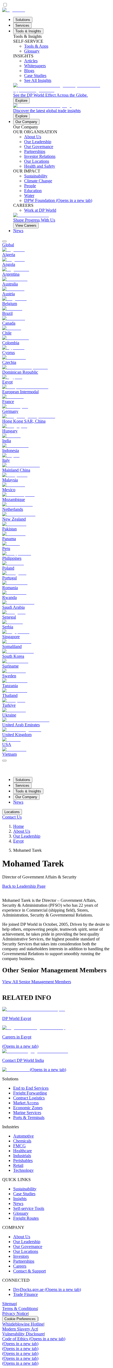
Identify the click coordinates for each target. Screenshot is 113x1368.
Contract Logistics (29, 1098)
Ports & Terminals (28, 1117)
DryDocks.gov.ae (47, 1289)
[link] (62, 93)
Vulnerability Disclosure (23, 1334)
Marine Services (27, 1112)
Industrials (22, 1155)
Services (22, 25)
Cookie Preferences (20, 1319)
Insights (20, 1198)
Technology (23, 1170)
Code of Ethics (33, 1338)
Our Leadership (26, 836)
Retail (18, 1165)
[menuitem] (56, 244)
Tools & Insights (28, 31)
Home (18, 826)
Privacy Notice (15, 1313)
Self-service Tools (28, 1208)
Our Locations (25, 1251)
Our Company (26, 122)
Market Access (26, 1102)
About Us (21, 831)
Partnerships (23, 1261)
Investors (21, 1256)
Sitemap (9, 1303)
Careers (19, 1266)
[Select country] (4, 241)
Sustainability (24, 1188)
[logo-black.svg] (13, 10)
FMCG (19, 1145)
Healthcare (22, 1150)
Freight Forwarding (30, 1093)
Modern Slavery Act (19, 1329)
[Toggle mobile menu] (4, 759)
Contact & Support (29, 1271)
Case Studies (24, 1193)
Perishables (23, 1160)
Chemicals (22, 1141)
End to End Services (31, 1088)
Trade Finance (25, 1294)
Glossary (21, 1213)
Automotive (23, 1136)
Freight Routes (26, 1218)
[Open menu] (4, 760)
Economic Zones (28, 1107)
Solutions (22, 20)
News (18, 230)
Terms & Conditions (19, 1308)
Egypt (18, 841)
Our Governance (27, 1246)
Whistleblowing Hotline (23, 1324)
